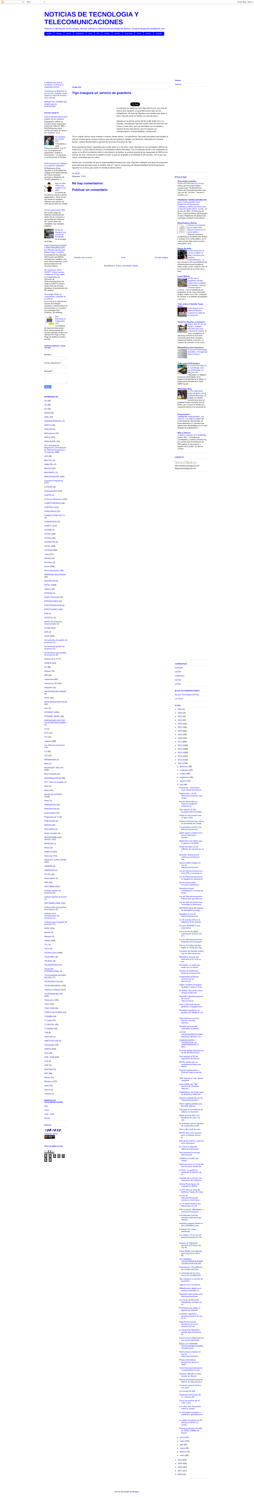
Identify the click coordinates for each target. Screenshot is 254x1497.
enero (182, 1455)
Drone (46, 566)
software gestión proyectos (55, 897)
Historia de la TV (51, 659)
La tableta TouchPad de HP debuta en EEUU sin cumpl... (190, 1422)
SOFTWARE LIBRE (52, 903)
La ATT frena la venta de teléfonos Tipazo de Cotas (191, 1191)
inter (46, 708)
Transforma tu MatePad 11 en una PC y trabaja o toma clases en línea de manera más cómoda (55, 94)
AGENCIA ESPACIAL (53, 421)
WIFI (46, 1073)
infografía (48, 687)
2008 (180, 1467)
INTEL (47, 698)
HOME (49, 34)
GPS (46, 632)
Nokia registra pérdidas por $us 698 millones (190, 1105)
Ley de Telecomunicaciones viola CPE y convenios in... (191, 872)
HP (45, 667)
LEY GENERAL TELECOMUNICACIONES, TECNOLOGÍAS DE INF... (191, 1261)
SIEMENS (48, 866)
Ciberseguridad (50, 491)
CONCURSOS (50, 511)
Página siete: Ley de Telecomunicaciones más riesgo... (190, 795)
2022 (180, 724)
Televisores (49, 1000)
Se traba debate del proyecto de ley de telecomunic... (191, 1051)
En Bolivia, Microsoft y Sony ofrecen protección (190, 991)
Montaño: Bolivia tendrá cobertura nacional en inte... (189, 857)
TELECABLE (49, 957)
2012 (180, 760)
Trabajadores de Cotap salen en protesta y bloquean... (191, 1093)
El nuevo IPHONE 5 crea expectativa (189, 927)
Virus (46, 1053)
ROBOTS (48, 852)
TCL (46, 944)
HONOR (159, 34)
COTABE (48, 530)
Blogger (136, 1492)
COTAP (47, 534)
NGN (46, 786)
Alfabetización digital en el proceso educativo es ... (190, 1289)
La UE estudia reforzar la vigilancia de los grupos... (190, 921)
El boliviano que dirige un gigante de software (189, 1309)
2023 (180, 720)
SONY (46, 928)
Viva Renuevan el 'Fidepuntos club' (60, 319)
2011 (180, 763)
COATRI (47, 495)
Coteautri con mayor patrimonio (187, 1230)
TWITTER (48, 1037)
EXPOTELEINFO (51, 609)
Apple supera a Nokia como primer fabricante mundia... (190, 835)
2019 (180, 734)
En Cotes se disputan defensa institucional (188, 1148)
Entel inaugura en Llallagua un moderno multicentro (55, 164)
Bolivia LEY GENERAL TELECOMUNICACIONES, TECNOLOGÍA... (191, 1346)
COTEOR (48, 550)
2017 (180, 742)
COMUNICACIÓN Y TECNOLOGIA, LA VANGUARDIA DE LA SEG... (189, 1043)
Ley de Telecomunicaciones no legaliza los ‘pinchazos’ (191, 878)
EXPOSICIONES (51, 601)
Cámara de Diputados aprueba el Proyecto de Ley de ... (190, 1245)
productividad (50, 813)
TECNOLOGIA (50, 953)
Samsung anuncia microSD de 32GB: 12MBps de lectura (190, 1430)
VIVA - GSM (49, 1057)
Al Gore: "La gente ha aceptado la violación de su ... (190, 1172)
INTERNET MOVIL (52, 716)
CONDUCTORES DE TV (54, 515)
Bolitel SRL (48, 464)
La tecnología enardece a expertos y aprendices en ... (190, 1414)
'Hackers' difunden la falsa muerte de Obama (190, 1375)
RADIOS (47, 825)
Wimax (47, 1077)
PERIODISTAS (50, 809)
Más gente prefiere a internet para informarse (191, 1142)
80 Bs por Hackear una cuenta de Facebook (60, 233)
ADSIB (47, 413)
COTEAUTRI (49, 542)
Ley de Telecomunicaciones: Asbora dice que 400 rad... (191, 897)
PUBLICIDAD (49, 821)
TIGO (139, 34)
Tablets (47, 940)
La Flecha (179, 699)
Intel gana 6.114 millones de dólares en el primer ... (191, 1110)
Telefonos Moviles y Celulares (191, 322)
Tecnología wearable (187, 181)
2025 (180, 713)
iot (45, 729)
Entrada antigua (161, 257)
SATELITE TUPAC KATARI (55, 860)
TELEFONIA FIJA (51, 981)
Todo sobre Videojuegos (189, 363)
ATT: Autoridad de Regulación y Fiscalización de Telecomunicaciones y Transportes (55, 448)
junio (182, 1437)
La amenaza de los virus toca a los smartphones (190, 1274)
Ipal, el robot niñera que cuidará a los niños (60, 186)
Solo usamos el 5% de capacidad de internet (189, 1057)
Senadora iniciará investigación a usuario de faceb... (191, 890)
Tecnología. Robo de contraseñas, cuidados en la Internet (55, 296)
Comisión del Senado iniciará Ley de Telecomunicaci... (191, 952)
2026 (180, 709)
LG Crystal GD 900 (187, 1391)
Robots (59, 34)
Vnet (46, 1061)
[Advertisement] (123, 58)
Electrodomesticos (52, 570)
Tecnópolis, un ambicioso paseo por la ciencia (189, 966)
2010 (180, 1460)
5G (45, 409)
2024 (180, 716)
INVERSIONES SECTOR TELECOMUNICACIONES (55, 721)
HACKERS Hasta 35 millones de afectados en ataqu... (191, 909)
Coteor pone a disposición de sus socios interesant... (191, 1339)
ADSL (46, 417)
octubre (183, 774)
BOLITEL (48, 460)
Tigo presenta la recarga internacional (189, 1153)
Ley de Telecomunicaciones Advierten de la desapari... (191, 940)
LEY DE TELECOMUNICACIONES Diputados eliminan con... (191, 1034)
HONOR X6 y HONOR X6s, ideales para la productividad (55, 104)
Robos (47, 848)
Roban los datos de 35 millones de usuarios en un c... (191, 849)
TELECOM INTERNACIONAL (51, 970)
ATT (98, 34)
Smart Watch (49, 878)
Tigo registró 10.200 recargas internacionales (190, 810)
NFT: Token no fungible (54, 782)
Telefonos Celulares (52, 990)
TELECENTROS (51, 965)
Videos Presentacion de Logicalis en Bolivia (189, 1185)
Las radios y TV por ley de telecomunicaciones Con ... (190, 1237)
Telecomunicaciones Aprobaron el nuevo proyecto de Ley (188, 1324)
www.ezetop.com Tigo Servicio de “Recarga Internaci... (189, 1086)
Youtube (47, 1094)
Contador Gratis (51, 1134)
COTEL (107, 34)
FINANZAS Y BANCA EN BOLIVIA (192, 200)
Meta (46, 764)
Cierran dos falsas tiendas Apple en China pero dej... (191, 946)
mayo (182, 1441)
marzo (183, 1448)
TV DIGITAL (49, 1024)
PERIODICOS (50, 805)
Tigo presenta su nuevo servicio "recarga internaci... (189, 1020)
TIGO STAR (49, 1008)
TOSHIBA (48, 1016)
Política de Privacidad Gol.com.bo (191, 183)
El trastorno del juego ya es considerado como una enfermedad (197, 367)
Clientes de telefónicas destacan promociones (189, 972)
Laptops (47, 741)
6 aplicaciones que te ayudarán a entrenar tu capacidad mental (54, 84)
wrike (46, 1085)
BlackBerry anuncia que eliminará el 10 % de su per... (190, 959)
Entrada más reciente (83, 257)
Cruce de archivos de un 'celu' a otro (189, 1401)
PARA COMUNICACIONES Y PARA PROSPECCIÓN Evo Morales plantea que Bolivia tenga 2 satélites (55, 248)
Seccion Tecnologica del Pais (187, 695)
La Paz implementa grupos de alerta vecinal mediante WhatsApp (197, 393)
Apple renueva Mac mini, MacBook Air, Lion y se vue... (189, 1117)
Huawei (47, 671)
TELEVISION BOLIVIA (53, 994)
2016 (180, 745)
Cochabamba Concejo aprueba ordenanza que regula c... (190, 1217)
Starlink (47, 932)
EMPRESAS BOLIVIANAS (55, 575)
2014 (180, 752)
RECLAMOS (49, 829)
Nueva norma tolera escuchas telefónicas (189, 883)
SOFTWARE (49, 886)
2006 (180, 1474)
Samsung (48, 856)
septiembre (185, 777)
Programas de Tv (51, 817)
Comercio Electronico (53, 499)
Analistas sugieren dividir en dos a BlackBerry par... (191, 1224)
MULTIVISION (50, 774)
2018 (180, 738)
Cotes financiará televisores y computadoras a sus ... (190, 1369)
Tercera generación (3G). (54, 210)
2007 (180, 1471)
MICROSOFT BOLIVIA (53, 768)
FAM (46, 613)
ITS (45, 737)
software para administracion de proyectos (51, 915)
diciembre (184, 766)
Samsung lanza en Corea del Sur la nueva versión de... (191, 1165)
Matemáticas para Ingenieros (191, 347)
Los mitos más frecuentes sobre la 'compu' (190, 1407)
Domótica (48, 562)
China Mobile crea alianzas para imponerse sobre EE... (190, 1253)
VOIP (46, 1065)
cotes (46, 554)
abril (182, 1444)
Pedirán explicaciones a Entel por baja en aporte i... (190, 1072)
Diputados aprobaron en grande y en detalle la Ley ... (191, 1012)
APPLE (47, 437)
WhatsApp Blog (185, 389)
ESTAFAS (48, 593)
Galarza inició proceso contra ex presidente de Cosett (191, 822)
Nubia (46, 801)
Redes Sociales (50, 833)
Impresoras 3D (50, 683)
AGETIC (47, 425)
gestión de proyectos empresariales (53, 622)
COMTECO (49, 507)
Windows (48, 1081)
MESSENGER (50, 760)
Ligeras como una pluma (189, 1285)
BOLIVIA (47, 468)
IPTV (46, 733)
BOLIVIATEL (49, 472)
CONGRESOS (50, 522)
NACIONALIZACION (52, 778)
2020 (180, 731)
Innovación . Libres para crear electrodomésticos (190, 789)
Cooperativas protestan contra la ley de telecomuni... (189, 979)
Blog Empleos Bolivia (187, 223)
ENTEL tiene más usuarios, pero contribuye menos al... (190, 1135)
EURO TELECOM (51, 597)
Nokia (46, 790)
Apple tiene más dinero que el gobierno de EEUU (190, 842)
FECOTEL (48, 617)
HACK (68, 34)
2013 (180, 756)
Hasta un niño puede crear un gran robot (190, 816)
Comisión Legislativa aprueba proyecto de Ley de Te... (190, 1316)
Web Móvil (48, 1069)
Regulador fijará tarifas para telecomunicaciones (191, 1295)
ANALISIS (48, 429)
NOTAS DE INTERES (53, 794)
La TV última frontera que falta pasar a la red (190, 1205)
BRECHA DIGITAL (51, 476)
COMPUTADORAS (52, 503)
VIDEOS (47, 1049)
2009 (180, 1463)
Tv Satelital (49, 1028)
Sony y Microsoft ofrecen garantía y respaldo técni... (191, 1005)
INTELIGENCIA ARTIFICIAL (55, 702)
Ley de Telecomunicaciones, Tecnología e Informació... (191, 903)
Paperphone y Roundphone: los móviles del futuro (191, 1268)
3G (45, 401)
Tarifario (178, 84)
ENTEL (148, 34)
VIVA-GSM (128, 34)
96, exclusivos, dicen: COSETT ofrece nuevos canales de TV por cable (54, 272)
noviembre (184, 770)
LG (45, 751)
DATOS (47, 558)
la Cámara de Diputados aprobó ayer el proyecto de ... (190, 1332)
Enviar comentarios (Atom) (127, 266)
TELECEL (48, 961)
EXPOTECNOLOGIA (53, 605)
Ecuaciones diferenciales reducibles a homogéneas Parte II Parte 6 (197, 352)
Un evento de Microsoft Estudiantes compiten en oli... (190, 1302)
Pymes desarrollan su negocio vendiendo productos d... (188, 803)
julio (182, 784)
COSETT (48, 526)
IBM (46, 675)
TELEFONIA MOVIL (52, 986)
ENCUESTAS (49, 581)
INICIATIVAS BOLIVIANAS (55, 691)
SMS (46, 882)
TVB (46, 1033)
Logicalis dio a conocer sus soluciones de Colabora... (191, 1179)
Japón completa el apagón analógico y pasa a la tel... (191, 986)
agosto (183, 781)
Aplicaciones (49, 433)
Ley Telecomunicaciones (54, 745)
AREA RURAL (50, 441)
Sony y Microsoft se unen (189, 1129)
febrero (183, 1452)
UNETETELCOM (51, 1041)
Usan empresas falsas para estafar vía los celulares (55, 118)
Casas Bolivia (184, 276)
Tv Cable (48, 1020)
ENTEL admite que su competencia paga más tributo (190, 1064)
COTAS (117, 34)
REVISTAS (48, 843)
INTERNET (80, 34)
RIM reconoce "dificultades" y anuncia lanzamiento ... (191, 1210)
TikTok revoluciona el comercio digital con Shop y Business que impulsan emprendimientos (196, 255)
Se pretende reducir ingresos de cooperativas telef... (191, 1124)
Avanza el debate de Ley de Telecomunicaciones (191, 1099)
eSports (47, 589)
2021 (180, 727)
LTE (46, 755)
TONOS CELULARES (53, 1012)
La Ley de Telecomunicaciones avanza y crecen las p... (190, 1198)
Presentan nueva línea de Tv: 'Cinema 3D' (190, 1396)
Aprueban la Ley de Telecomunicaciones (188, 915)
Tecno (46, 949)
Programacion (184, 414)
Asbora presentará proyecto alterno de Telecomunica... (191, 1380)
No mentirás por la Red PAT (60, 139)
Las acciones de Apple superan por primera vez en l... (190, 933)
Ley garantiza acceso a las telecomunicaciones (190, 828)
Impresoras (49, 679)
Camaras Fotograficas (53, 481)
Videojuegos (49, 1045)
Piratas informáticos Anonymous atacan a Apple (189, 1362)
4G (45, 405)
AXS (90, 34)
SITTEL (47, 874)
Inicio (123, 257)
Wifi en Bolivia (184, 433)
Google (47, 628)
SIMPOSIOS (49, 870)
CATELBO (48, 487)
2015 (180, 749)
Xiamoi (47, 1090)
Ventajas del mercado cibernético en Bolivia (189, 1027)
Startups (47, 936)
